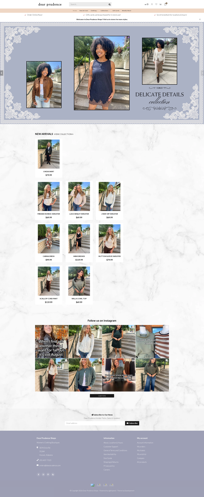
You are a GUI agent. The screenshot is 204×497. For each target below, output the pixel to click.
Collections (104, 10)
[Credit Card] (92, 485)
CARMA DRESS (49, 256)
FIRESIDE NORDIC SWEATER (49, 214)
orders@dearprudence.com (50, 465)
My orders (141, 446)
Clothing (93, 10)
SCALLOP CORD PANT (49, 299)
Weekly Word (126, 10)
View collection (63, 134)
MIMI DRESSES (79, 256)
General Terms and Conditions (115, 450)
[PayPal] (98, 485)
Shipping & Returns (111, 462)
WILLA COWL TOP (79, 299)
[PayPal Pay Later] (105, 485)
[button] (1, 73)
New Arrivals (84, 10)
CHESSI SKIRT (48, 171)
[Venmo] (111, 485)
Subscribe (133, 423)
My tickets (141, 450)
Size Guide (108, 458)
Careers (107, 470)
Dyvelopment (129, 491)
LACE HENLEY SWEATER (79, 214)
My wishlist (141, 454)
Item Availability (110, 454)
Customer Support (111, 446)
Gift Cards (116, 10)
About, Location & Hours (113, 443)
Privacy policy (109, 466)
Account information (145, 443)
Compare (140, 458)
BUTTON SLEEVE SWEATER (110, 256)
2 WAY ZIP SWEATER (109, 214)
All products (142, 462)
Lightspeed (112, 491)
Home (75, 10)
